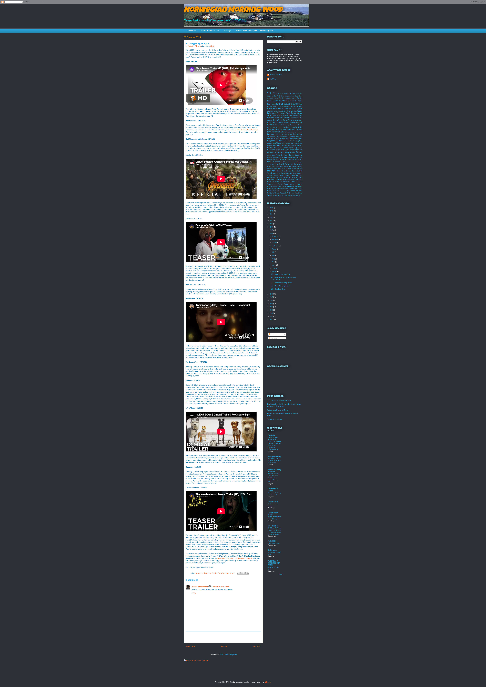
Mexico (286, 148)
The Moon (289, 179)
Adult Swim (280, 96)
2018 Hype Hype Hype (278, 289)
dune (275, 195)
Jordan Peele (275, 138)
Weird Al (275, 191)
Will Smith (270, 193)
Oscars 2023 (271, 155)
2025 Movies (191, 31)
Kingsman (269, 143)
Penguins (269, 157)
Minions (300, 148)
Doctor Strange (283, 120)
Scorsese (274, 164)
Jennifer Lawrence (280, 136)
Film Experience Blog (274, 456)
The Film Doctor (273, 502)
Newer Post (191, 646)
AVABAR (288, 94)
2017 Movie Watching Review (280, 286)
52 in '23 (278, 94)
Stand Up (284, 169)
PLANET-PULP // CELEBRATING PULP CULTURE (274, 563)
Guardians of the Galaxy (281, 129)
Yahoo (292, 193)
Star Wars (271, 171)
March (274, 265)
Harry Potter (272, 132)
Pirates (281, 157)
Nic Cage (277, 152)
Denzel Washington (296, 118)
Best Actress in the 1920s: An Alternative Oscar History (274, 460)
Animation (270, 98)
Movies (214, 573)
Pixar (285, 157)
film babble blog (273, 526)
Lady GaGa (281, 143)
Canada (294, 109)
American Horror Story (295, 96)
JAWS (276, 134)
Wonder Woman (280, 193)
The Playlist (271, 435)
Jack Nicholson (283, 134)
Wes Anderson (223, 573)
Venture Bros (286, 186)
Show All (281, 574)
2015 (271, 300)
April (273, 262)
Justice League (293, 138)
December (275, 236)
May (273, 259)
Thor (293, 182)
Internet (300, 132)
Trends (280, 184)
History (279, 132)
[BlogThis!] (240, 573)
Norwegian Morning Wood (233, 10)
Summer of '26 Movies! (274, 419)
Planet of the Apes (295, 157)
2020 (272, 227)
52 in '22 (271, 93)
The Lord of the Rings (279, 179)
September (275, 246)
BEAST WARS (291, 101)
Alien (286, 96)
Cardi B (284, 111)
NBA (301, 150)
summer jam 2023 (294, 195)
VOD (274, 186)
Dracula (274, 122)
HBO (293, 130)
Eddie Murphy (284, 122)
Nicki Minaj (285, 152)
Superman (276, 173)
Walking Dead (276, 189)
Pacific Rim (279, 155)
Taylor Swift (292, 173)
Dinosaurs (269, 120)
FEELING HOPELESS (273, 543)
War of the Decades (287, 189)
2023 (272, 217)
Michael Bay (293, 148)
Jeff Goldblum (271, 136)
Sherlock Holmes (275, 167)
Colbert (283, 113)
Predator (285, 159)
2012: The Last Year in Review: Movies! (279, 400)
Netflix (272, 152)
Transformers (272, 184)
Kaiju (300, 138)
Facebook (292, 122)
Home (224, 646)
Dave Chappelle (293, 115)
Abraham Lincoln (297, 94)
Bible (288, 106)
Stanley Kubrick (291, 169)
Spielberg (299, 167)
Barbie (274, 104)
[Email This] (238, 573)
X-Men (232, 573)
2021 (271, 224)
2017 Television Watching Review (281, 283)
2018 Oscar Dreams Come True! (280, 274)
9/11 (282, 94)
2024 (272, 214)
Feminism (275, 125)
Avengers (199, 573)
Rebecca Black (292, 159)
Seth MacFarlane (284, 164)
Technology (299, 173)
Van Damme (278, 186)
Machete (269, 145)
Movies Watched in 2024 (210, 31)
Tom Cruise (299, 182)
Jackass (290, 134)
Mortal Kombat (294, 150)
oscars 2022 (285, 195)
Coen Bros (276, 113)
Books (286, 109)
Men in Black (278, 148)
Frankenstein (294, 125)
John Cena (296, 136)
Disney (275, 120)
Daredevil (285, 115)
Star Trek (299, 169)
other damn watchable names (247, 130)
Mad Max (276, 145)
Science (269, 164)
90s (285, 94)
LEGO (275, 143)
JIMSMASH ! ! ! (272, 541)
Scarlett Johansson (286, 162)
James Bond (297, 134)
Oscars (299, 152)
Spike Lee (270, 169)
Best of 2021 (295, 104)
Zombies (270, 195)
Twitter (286, 184)
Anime (276, 98)
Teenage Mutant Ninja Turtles (278, 175)
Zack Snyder (298, 193)
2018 (271, 233)
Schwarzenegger (297, 162)
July (273, 252)
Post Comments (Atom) (228, 655)
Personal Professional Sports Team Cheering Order (254, 31)
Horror (284, 132)
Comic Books (291, 113)
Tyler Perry (292, 184)
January (274, 271)
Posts (272, 334)
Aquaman (288, 98)
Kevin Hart (293, 141)
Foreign (288, 125)
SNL (273, 162)
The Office (296, 179)
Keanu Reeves (285, 141)
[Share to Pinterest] (248, 573)
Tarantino (284, 173)
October (274, 243)
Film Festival (281, 125)
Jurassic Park (284, 138)
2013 (271, 307)
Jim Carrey (289, 136)
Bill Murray (294, 106)
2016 (271, 297)
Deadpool (207, 573)
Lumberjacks (298, 143)
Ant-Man (281, 98)
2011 (271, 313)
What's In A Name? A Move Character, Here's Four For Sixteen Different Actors (274, 478)
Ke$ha (279, 141)
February (275, 268)
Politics (275, 159)
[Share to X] (243, 573)
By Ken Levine (272, 550)
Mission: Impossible (273, 150)
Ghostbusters (287, 127)
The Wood (273, 79)
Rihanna (299, 159)
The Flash (279, 177)
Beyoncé (284, 106)
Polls (279, 159)
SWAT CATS (277, 162)
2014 (271, 304)
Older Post (256, 646)
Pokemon (269, 159)
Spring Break (277, 169)
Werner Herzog (282, 191)
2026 (272, 208)
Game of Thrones (277, 127)
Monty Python (285, 150)
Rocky (269, 162)
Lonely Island (290, 143)
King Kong (299, 141)
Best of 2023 (277, 106)
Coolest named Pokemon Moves (277, 410)
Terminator (294, 175)
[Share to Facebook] (245, 573)
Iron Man (270, 134)
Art (277, 101)
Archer (294, 98)
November (275, 239)
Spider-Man (291, 166)
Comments (273, 338)
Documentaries (293, 120)
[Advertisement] (223, 637)
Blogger (268, 682)
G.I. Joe (269, 127)
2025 (272, 211)
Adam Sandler (271, 96)
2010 (271, 316)
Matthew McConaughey (289, 145)
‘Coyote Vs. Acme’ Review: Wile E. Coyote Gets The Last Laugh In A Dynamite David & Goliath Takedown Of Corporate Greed (274, 443)
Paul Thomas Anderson (293, 155)
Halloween (299, 130)
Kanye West (271, 141)
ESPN (278, 122)
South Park (283, 167)
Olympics (292, 152)
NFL (268, 152)
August (274, 249)
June (273, 255)
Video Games (295, 186)
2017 (271, 294)
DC (281, 115)
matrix (279, 195)
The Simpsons (285, 182)
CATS (290, 109)
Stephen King (281, 171)
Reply (194, 593)
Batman (279, 103)
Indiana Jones (293, 132)
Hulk (288, 132)
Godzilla (294, 127)
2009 (272, 320)
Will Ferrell (299, 191)
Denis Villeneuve (285, 118)
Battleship (287, 104)
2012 (271, 310)
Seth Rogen (294, 164)
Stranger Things (291, 171)
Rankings (227, 31)
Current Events (276, 115)
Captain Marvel (278, 111)
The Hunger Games (289, 177)
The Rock (275, 182)
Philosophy (276, 157)
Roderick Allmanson (200, 586)
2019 (271, 230)
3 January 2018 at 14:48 (220, 586)
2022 (272, 220)
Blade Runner (278, 108)
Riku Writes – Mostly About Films (274, 471)
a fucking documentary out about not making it (235, 558)
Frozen (300, 125)
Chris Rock (290, 111)
